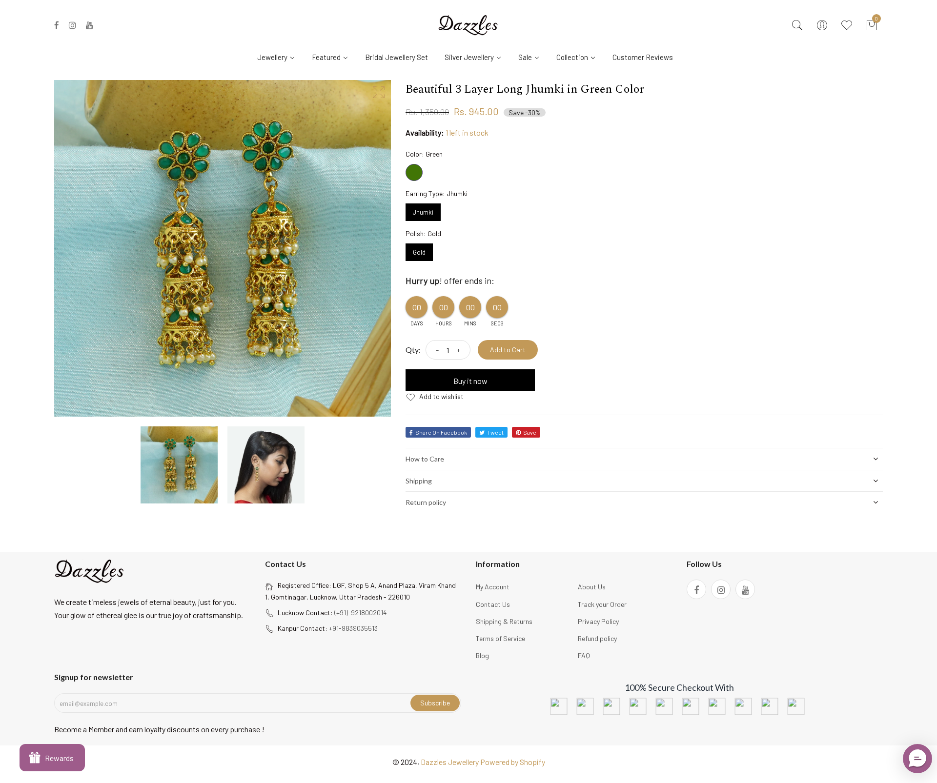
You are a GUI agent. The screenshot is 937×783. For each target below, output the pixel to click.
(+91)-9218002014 (360, 612)
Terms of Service (500, 638)
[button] (917, 758)
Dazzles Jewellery (450, 761)
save (529, 432)
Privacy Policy (598, 621)
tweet (495, 432)
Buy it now (470, 380)
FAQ (584, 655)
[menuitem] (280, 56)
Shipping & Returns (504, 621)
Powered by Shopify (512, 761)
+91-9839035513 (353, 628)
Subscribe (435, 703)
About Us (592, 586)
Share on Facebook (441, 432)
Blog (482, 655)
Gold (419, 249)
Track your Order (602, 604)
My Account (492, 586)
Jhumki (423, 209)
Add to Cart (508, 349)
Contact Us (493, 604)
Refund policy (597, 638)
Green (414, 172)
